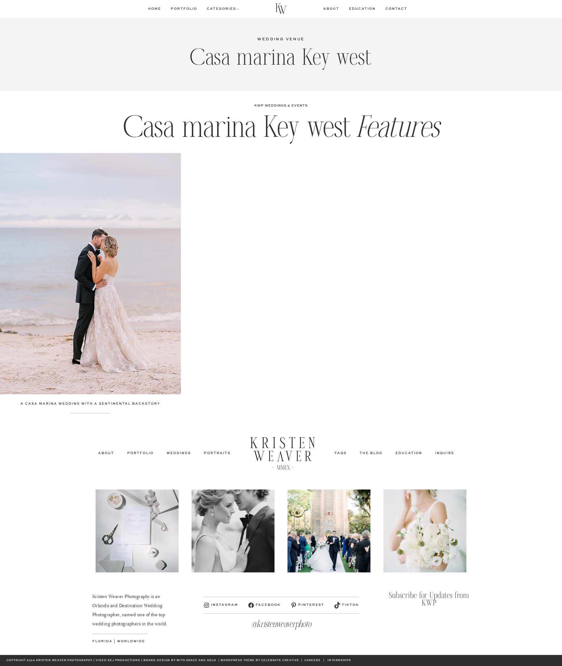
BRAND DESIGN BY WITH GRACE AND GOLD (179, 660)
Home (154, 8)
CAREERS (312, 660)
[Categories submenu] (238, 9)
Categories (221, 8)
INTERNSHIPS (339, 660)
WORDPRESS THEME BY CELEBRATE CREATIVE (260, 660)
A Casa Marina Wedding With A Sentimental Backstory (90, 403)
